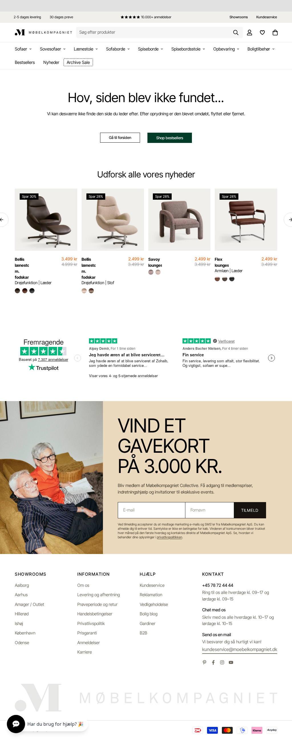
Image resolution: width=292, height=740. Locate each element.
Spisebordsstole (185, 49)
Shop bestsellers (169, 138)
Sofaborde (115, 49)
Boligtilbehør (259, 49)
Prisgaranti (87, 633)
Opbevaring (224, 49)
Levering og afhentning (98, 594)
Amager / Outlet (29, 604)
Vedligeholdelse (154, 604)
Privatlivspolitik (91, 623)
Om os (83, 585)
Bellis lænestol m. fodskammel (22, 268)
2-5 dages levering (27, 17)
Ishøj (19, 623)
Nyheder (51, 62)
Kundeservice (152, 585)
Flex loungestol (222, 262)
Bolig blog (148, 613)
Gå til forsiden (120, 137)
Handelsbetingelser (94, 613)
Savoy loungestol (155, 262)
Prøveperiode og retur (97, 604)
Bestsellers (25, 62)
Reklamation (151, 594)
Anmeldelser (88, 642)
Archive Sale (78, 62)
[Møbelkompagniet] (43, 32)
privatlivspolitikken (169, 537)
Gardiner (147, 623)
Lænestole (83, 49)
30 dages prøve (61, 17)
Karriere (84, 652)
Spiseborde (148, 49)
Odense (22, 642)
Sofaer (21, 49)
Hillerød (22, 613)
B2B (143, 633)
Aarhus (21, 594)
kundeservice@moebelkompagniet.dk (239, 649)
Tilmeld (249, 510)
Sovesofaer (50, 49)
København (25, 633)
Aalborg (22, 585)
